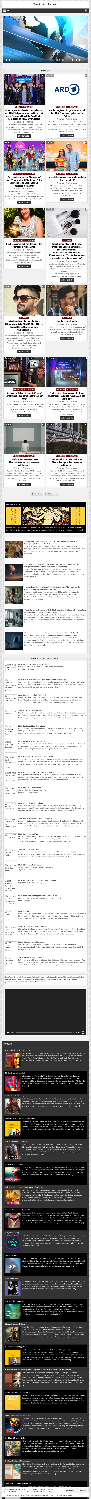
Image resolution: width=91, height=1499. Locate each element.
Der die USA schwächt (67, 321)
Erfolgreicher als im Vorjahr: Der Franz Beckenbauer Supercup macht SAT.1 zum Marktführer (67, 396)
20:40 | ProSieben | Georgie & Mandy (32, 960)
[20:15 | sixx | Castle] (11, 924)
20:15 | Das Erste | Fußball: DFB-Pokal (32, 697)
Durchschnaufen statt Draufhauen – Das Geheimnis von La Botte (24, 245)
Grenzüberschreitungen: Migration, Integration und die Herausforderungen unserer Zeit (38, 1349)
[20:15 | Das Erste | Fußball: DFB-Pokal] (11, 708)
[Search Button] (86, 10)
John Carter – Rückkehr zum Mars (18, 1463)
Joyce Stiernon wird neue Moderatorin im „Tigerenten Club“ (67, 178)
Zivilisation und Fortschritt (15, 1053)
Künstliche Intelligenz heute (15, 1486)
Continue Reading (24, 136)
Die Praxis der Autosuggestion (16, 1144)
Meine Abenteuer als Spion (15, 1304)
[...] (20, 533)
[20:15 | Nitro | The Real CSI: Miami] (11, 723)
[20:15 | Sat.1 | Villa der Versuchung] (11, 816)
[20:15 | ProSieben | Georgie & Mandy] (11, 754)
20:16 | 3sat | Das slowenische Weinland (33, 929)
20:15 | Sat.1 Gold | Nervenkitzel (29, 790)
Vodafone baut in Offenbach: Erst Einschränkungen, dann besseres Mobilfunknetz (67, 462)
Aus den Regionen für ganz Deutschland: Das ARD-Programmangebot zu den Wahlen (67, 113)
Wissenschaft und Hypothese (16, 1326)
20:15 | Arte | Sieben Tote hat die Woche (32, 667)
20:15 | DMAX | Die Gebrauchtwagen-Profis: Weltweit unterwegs (42, 682)
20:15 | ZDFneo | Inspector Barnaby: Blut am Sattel (37, 883)
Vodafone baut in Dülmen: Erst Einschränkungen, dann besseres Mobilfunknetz (24, 462)
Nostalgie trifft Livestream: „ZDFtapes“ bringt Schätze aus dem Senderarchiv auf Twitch (24, 396)
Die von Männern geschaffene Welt (18, 1189)
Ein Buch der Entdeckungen (15, 1075)
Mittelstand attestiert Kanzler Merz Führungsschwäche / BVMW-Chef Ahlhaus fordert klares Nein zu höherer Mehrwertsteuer (24, 325)
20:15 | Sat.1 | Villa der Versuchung (30, 806)
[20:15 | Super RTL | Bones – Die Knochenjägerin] (11, 832)
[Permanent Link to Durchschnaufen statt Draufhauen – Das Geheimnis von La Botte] (24, 223)
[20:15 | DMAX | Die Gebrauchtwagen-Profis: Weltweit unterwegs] (11, 693)
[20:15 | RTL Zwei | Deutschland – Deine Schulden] (11, 770)
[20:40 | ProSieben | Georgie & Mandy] (11, 971)
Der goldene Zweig (12, 1212)
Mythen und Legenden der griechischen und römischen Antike (29, 505)
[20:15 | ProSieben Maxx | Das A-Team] (11, 739)
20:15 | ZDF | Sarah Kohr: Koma (29, 867)
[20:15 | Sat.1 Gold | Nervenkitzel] (11, 801)
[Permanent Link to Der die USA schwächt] (66, 300)
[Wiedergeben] (8, 1035)
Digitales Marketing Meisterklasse (18, 1440)
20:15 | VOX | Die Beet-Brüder (29, 852)
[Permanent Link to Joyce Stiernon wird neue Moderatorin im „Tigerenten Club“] (66, 156)
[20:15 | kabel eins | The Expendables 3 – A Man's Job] (11, 909)
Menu (8, 10)
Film (18, 107)
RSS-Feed (18, 122)
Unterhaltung (28, 107)
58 (45, 494)
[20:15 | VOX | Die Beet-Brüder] (11, 862)
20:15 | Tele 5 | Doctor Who (28, 836)
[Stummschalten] (79, 1035)
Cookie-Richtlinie (66, 1495)
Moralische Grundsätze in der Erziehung (20, 1098)
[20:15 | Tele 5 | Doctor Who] (11, 847)
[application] (45, 1014)
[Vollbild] (83, 1035)
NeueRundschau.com (45, 4)
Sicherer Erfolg (11, 1235)
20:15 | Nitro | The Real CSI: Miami (30, 713)
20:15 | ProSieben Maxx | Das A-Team (31, 728)
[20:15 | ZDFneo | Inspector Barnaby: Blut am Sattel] (11, 893)
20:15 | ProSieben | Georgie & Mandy (31, 744)
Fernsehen (61, 107)
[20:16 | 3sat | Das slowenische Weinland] (11, 940)
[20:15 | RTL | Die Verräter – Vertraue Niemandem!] (11, 785)
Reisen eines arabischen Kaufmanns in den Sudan (24, 1167)
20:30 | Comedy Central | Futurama (31, 944)
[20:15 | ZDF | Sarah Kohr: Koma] (11, 878)
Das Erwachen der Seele (14, 1281)
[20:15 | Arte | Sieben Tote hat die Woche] (11, 677)
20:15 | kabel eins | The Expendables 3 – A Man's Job (37, 898)
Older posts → (53, 494)
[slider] (32, 60)
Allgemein (68, 240)
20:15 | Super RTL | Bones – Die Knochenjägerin (36, 821)
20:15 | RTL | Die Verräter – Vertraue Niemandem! (36, 775)
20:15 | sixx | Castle (25, 914)
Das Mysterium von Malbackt (16, 1121)
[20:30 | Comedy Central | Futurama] (11, 955)
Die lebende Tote (11, 1258)
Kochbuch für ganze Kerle (15, 1418)
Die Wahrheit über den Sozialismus (18, 1372)
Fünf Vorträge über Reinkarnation (17, 1395)
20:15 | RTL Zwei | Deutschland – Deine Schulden (36, 759)
